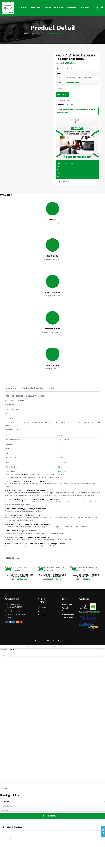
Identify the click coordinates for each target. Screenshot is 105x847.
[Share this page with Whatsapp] (69, 182)
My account (42, 607)
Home (23, 8)
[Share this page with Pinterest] (66, 182)
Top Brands (35, 8)
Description (10, 388)
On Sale (8, 838)
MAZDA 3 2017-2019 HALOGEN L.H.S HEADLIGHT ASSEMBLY (19, 576)
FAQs (51, 388)
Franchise (58, 8)
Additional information (33, 388)
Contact (85, 8)
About (48, 8)
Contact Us (42, 615)
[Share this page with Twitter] (64, 182)
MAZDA (35, 34)
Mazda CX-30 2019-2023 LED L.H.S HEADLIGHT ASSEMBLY (52, 576)
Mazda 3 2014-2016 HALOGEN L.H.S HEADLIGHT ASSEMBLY (85, 576)
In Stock (9, 834)
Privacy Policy (67, 604)
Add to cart (62, 95)
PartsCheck (72, 8)
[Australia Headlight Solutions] (8, 8)
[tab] (10, 389)
